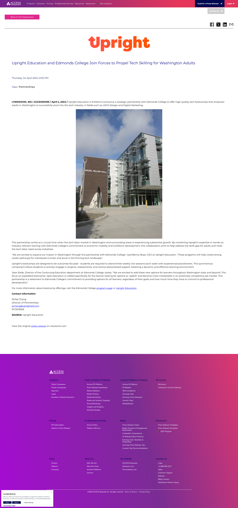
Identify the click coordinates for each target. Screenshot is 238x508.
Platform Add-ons (93, 428)
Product (54, 463)
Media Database (93, 391)
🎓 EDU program (104, 3)
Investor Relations (94, 469)
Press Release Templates (168, 425)
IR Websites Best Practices (133, 437)
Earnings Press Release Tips (133, 445)
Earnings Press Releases (132, 397)
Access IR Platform (129, 384)
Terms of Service (131, 492)
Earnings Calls (128, 394)
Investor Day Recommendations (135, 448)
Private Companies (58, 387)
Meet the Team (93, 466)
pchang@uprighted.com (25, 306)
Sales (160, 469)
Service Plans (92, 425)
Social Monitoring (93, 404)
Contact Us (214, 11)
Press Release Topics (130, 425)
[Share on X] (218, 25)
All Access (162, 384)
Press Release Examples (168, 428)
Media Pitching (92, 394)
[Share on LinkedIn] (225, 25)
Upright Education (126, 288)
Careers (90, 473)
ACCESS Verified (93, 410)
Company (55, 469)
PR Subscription (57, 425)
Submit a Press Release (208, 3)
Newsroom (90, 3)
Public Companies (58, 384)
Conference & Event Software (169, 387)
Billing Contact (163, 479)
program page (104, 288)
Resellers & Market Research (62, 397)
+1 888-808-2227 (165, 466)
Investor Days (127, 400)
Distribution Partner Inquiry (168, 482)
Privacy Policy (145, 492)
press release (38, 326)
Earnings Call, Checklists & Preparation (132, 441)
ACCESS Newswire (129, 463)
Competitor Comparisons (132, 433)
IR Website (126, 387)
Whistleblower (127, 404)
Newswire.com (128, 466)
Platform (54, 466)
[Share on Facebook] (212, 25)
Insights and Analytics (95, 407)
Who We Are (92, 463)
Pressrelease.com (129, 469)
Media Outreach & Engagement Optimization (134, 429)
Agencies (55, 391)
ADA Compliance (129, 391)
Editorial (161, 476)
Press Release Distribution (97, 387)
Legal (53, 394)
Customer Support (165, 473)
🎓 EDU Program (165, 431)
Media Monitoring (94, 397)
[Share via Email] (231, 25)
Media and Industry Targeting (98, 400)
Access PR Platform (94, 384)
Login (229, 3)
